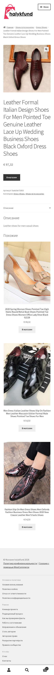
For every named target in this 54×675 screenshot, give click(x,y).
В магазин (11, 177)
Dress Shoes (41, 27)
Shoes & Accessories (25, 27)
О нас (4, 656)
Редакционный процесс (12, 613)
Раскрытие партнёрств (12, 640)
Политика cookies (10, 589)
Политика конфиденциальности (20, 563)
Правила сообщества (11, 645)
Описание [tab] (8, 208)
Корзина (41, 667)
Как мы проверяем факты (13, 618)
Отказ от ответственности (14, 593)
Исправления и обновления (14, 627)
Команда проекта (10, 609)
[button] (46, 49)
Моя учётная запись (9, 670)
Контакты (6, 660)
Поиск (27, 670)
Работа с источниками (12, 622)
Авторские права (9, 636)
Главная (10, 27)
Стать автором (9, 631)
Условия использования (12, 584)
